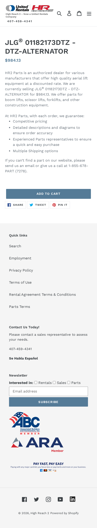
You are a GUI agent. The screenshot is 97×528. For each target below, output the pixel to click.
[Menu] (89, 13)
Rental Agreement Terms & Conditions (42, 294)
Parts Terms (19, 307)
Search (15, 246)
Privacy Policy (21, 270)
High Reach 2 (39, 513)
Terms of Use (20, 282)
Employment (20, 258)
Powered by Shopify (64, 513)
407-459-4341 (19, 21)
